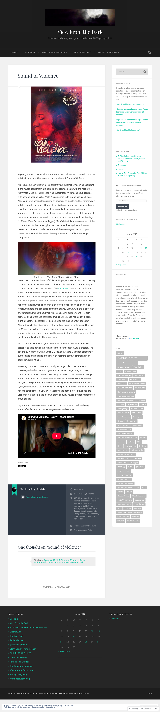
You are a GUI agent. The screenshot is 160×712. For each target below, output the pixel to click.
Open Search (149, 52)
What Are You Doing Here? (22, 670)
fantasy (143, 438)
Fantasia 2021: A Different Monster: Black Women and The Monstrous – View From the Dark (59, 561)
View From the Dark (80, 31)
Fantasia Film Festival (125, 433)
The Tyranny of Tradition (21, 666)
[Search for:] (132, 72)
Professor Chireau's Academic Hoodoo (28, 627)
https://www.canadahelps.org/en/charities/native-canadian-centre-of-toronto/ (132, 123)
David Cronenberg (88, 508)
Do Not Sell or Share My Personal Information (62, 694)
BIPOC (120, 371)
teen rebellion (139, 504)
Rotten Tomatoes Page (55, 52)
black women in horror (125, 400)
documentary (131, 421)
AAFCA (120, 353)
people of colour (123, 471)
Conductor (63, 288)
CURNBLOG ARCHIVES (20, 653)
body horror (141, 400)
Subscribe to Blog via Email (129, 185)
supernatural (139, 500)
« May (118, 264)
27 (146, 257)
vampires (121, 521)
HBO (138, 442)
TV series (135, 517)
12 (141, 248)
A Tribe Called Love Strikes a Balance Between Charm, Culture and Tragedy (131, 158)
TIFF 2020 (127, 508)
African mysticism (124, 367)
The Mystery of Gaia (83, 530)
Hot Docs (142, 446)
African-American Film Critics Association (128, 358)
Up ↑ (150, 694)
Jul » (124, 264)
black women (140, 388)
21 (119, 257)
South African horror (125, 500)
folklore (131, 442)
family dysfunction (124, 429)
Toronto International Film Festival (130, 512)
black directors (130, 371)
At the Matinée (16, 640)
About (15, 52)
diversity (120, 421)
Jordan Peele (136, 458)
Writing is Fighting (18, 674)
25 (137, 257)
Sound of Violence (38, 75)
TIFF (119, 508)
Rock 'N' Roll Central (19, 661)
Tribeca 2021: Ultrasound (85, 526)
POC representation (124, 475)
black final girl (139, 375)
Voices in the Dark (108, 52)
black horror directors (137, 384)
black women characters (126, 392)
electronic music (123, 425)
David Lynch (137, 417)
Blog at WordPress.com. (21, 694)
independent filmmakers (126, 454)
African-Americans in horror (127, 363)
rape (137, 487)
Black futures (122, 379)
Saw (89, 516)
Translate (135, 338)
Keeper (121, 169)
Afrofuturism (138, 367)
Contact (30, 52)
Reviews (90, 494)
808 (75, 498)
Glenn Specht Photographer (23, 649)
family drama (137, 425)
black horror (122, 384)
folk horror (121, 442)
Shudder (129, 492)
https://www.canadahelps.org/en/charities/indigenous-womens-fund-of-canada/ (132, 112)
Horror (120, 446)
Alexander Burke (85, 498)
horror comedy (131, 446)
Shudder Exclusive (138, 496)
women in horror (133, 521)
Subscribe (122, 206)
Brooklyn (121, 404)
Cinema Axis (15, 631)
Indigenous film (123, 458)
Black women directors (126, 396)
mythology (121, 467)
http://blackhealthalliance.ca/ (128, 130)
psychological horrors (125, 483)
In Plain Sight (82, 52)
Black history (134, 379)
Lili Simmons (92, 514)
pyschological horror (125, 487)
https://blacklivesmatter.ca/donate (130, 104)
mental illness (122, 463)
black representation (125, 388)
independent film (137, 450)
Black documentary (124, 375)
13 (146, 248)
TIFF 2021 (137, 508)
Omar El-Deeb (80, 516)
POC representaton (124, 479)
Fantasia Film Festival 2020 (127, 438)
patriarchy (139, 467)
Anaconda (122, 165)
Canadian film (132, 404)
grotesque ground (18, 644)
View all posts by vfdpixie (37, 497)
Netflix (130, 467)
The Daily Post (16, 636)
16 (128, 253)
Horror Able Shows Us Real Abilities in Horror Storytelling (132, 174)
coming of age (123, 409)
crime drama (136, 413)
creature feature (123, 413)
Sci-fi (143, 487)
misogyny (134, 463)
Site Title (14, 619)
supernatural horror (124, 504)
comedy (143, 404)
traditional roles (123, 517)
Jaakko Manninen (81, 511)
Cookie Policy (51, 707)
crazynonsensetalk (18, 657)
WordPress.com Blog (20, 678)
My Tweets (120, 224)
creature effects (137, 409)
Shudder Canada (123, 496)
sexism (120, 492)
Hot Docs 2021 (123, 450)
